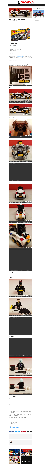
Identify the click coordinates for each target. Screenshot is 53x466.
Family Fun (28, 4)
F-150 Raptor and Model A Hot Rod (19, 56)
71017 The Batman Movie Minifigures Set (14, 427)
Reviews (32, 4)
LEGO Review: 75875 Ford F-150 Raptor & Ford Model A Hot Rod (14, 436)
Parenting (18, 4)
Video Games (24, 4)
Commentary (35, 4)
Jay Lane (10, 20)
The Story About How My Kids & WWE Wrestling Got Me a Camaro (27, 436)
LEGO (21, 4)
